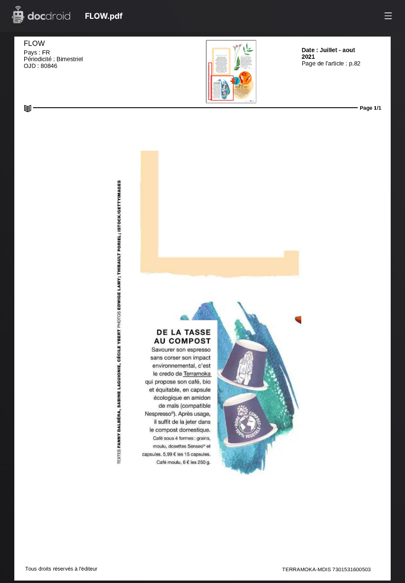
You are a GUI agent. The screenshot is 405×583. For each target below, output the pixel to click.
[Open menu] (388, 16)
